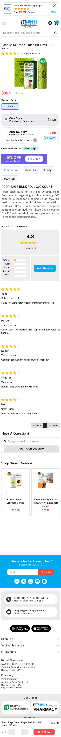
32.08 (51, 133)
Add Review (45, 268)
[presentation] (4, 492)
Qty (4, 732)
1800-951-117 (40, 598)
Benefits (30, 170)
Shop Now (34, 158)
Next (55, 425)
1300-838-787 (22, 598)
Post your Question (31, 448)
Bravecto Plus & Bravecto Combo (15, 501)
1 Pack (10, 106)
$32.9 (51, 120)
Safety (47, 170)
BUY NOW (44, 732)
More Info (9, 179)
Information (11, 170)
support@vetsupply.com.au (29, 610)
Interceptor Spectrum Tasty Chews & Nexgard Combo (45, 502)
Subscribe (46, 572)
